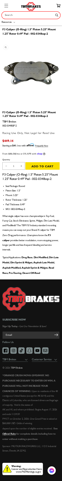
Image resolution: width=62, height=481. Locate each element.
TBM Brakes (16, 368)
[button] (9, 22)
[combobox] (31, 15)
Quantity (6, 160)
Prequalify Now (41, 146)
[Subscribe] (56, 334)
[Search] (56, 15)
